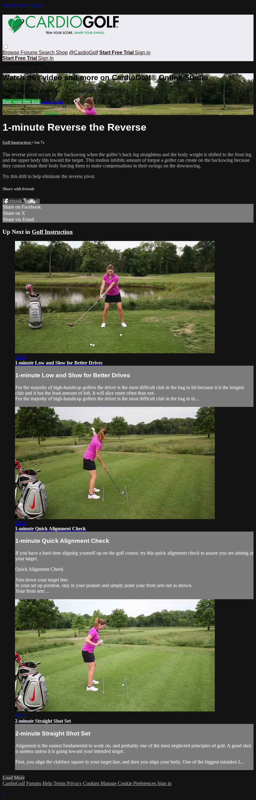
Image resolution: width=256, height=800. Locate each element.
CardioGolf (13, 783)
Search (47, 52)
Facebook (12, 201)
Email (34, 201)
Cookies (92, 783)
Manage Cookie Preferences (129, 783)
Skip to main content (22, 5)
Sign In (46, 58)
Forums (30, 52)
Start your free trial (21, 101)
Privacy (75, 783)
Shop (62, 52)
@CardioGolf (83, 52)
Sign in (142, 52)
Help (47, 783)
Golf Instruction (17, 142)
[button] (6, 47)
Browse (11, 52)
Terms (60, 783)
